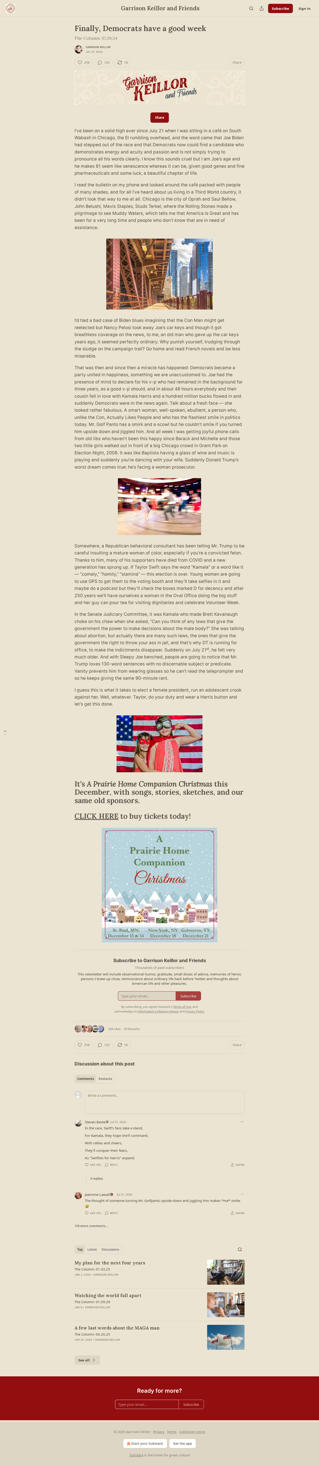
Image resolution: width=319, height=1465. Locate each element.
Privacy (158, 1432)
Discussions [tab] (110, 1249)
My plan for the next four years (109, 1263)
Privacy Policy (194, 1011)
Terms (172, 1432)
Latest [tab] (92, 1249)
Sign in (304, 8)
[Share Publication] (261, 8)
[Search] (251, 8)
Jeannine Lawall (97, 1194)
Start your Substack (147, 1443)
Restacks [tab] (105, 1079)
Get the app (182, 1443)
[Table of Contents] (5, 732)
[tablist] (94, 1078)
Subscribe (280, 8)
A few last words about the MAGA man (117, 1328)
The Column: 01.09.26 (92, 1301)
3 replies (96, 1178)
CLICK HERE (96, 816)
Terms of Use (182, 1007)
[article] (159, 1272)
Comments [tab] (85, 1079)
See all (84, 1360)
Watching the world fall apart (107, 1295)
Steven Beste (95, 1122)
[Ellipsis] (242, 1121)
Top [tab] (80, 1249)
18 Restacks (132, 1029)
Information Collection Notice (158, 1011)
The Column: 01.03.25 (92, 1269)
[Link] (68, 792)
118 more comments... (91, 1226)
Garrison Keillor (98, 47)
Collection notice (192, 1432)
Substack (136, 1455)
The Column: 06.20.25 (92, 1334)
